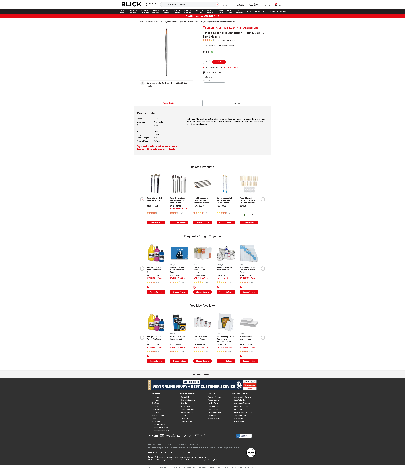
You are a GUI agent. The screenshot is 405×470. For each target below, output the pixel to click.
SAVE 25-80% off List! (201, 278)
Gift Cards (155, 403)
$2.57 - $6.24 (222, 206)
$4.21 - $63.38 (175, 345)
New (258, 11)
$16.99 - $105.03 (199, 345)
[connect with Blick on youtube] (189, 454)
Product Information (215, 397)
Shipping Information (188, 400)
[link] (150, 6)
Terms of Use (165, 457)
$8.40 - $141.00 (222, 275)
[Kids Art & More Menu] (231, 14)
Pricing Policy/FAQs (187, 409)
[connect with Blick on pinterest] (183, 454)
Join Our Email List (158, 424)
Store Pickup (156, 412)
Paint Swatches (213, 406)
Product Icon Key (214, 400)
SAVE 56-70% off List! (201, 347)
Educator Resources (241, 415)
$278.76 (243, 206)
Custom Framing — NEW (160, 430)
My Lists (155, 406)
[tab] (168, 103)
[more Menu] (240, 14)
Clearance (282, 11)
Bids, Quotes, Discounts (242, 403)
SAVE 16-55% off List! (247, 278)
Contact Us (184, 418)
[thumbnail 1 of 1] (167, 93)
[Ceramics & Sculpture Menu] (199, 14)
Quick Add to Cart (240, 400)
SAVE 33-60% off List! (177, 278)
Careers (154, 418)
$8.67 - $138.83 (222, 345)
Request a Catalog (214, 418)
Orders (267, 6)
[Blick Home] (132, 4)
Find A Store (156, 409)
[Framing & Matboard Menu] (188, 14)
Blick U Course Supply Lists (243, 412)
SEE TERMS (214, 16)
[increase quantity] (208, 62)
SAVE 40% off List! (223, 278)
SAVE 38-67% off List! (224, 347)
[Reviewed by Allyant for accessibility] (251, 453)
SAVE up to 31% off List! (178, 208)
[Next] (263, 199)
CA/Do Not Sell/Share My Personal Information (163, 460)
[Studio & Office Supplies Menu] (210, 14)
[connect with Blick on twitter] (171, 454)
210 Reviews (221, 40)
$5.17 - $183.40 (153, 275)
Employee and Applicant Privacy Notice (206, 460)
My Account (156, 397)
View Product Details (226, 45)
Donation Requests (187, 412)
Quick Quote (238, 409)
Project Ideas (212, 415)
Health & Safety (213, 403)
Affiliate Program (158, 415)
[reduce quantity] (204, 62)
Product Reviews (213, 409)
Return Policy (185, 406)
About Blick (156, 421)
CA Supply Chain (186, 460)
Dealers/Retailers (240, 421)
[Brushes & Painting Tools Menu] (144, 14)
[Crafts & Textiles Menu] (221, 14)
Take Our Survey (186, 421)
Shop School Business (254, 5)
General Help (185, 397)
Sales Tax (184, 403)
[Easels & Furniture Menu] (177, 14)
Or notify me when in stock (230, 67)
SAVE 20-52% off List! (154, 278)
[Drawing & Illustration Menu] (156, 14)
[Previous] (142, 199)
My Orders (155, 400)
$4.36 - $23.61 (198, 206)
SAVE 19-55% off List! (247, 347)
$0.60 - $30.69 (245, 275)
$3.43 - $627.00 (199, 275)
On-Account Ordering (241, 406)
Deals (273, 11)
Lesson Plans (238, 418)
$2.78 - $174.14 (246, 345)
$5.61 (205, 52)
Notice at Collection (186, 457)
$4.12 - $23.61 (175, 206)
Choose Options (155, 222)
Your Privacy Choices (201, 457)
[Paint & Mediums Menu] (124, 14)
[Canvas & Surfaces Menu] (134, 14)
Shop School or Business (242, 397)
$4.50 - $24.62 (152, 206)
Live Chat (184, 415)
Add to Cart (249, 223)
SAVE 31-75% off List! (177, 347)
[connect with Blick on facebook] (165, 454)
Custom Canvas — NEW (160, 427)
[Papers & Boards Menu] (167, 14)
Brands (248, 11)
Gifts (265, 11)
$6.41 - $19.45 (175, 275)
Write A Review (232, 40)
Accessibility (175, 457)
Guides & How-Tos (214, 412)
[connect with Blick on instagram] (177, 454)
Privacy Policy (154, 457)
